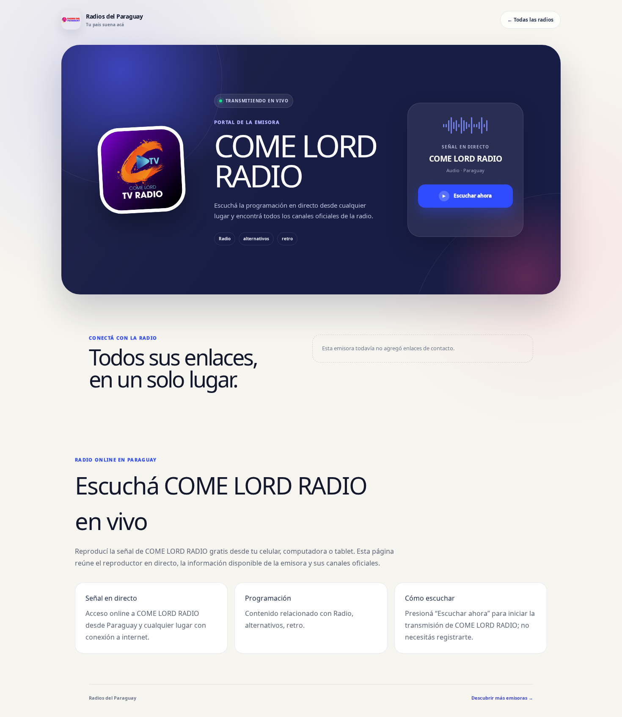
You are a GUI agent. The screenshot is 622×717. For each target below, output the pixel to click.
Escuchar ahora (467, 195)
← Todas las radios (530, 19)
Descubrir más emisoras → (502, 698)
